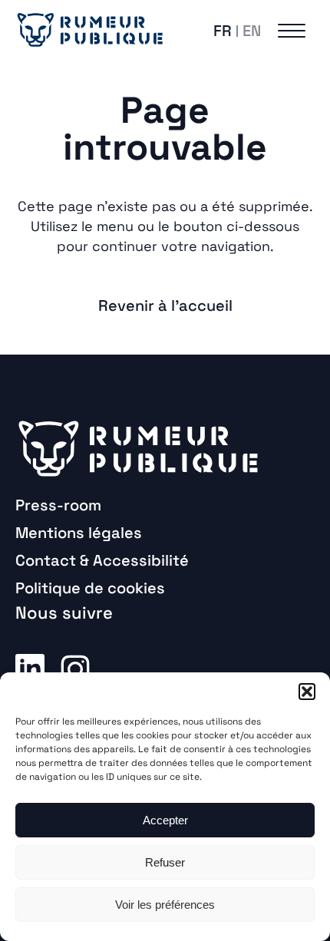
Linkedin (30, 668)
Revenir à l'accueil (165, 305)
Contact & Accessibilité (102, 560)
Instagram (75, 668)
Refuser (165, 862)
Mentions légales (78, 533)
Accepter (165, 820)
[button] (307, 691)
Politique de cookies (90, 588)
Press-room (58, 505)
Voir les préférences (165, 904)
